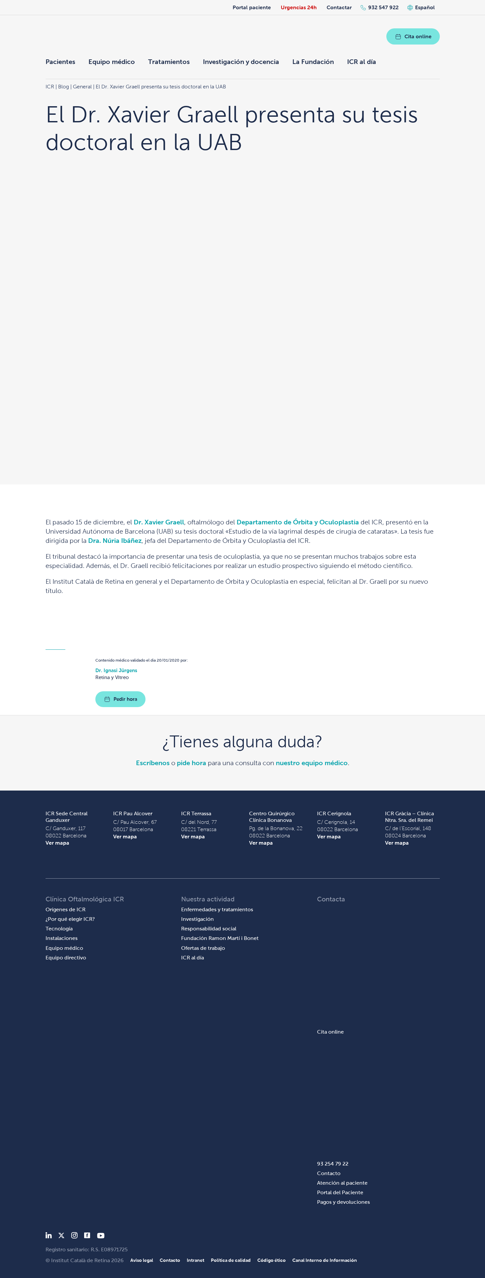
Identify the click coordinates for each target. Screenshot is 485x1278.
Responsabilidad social (208, 928)
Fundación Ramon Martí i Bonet (220, 938)
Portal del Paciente (340, 1192)
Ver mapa (57, 843)
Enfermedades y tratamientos (217, 909)
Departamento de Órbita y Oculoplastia (299, 522)
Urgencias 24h (299, 7)
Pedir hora (125, 699)
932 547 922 (383, 7)
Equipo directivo (66, 957)
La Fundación (313, 61)
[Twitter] (61, 1236)
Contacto (328, 1173)
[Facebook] (87, 1236)
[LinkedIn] (49, 1236)
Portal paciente (252, 7)
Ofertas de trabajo (203, 948)
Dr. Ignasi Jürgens (116, 670)
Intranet (195, 1260)
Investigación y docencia (241, 61)
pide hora (191, 762)
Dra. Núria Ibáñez (115, 540)
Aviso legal (141, 1260)
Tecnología (59, 928)
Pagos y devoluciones (343, 1202)
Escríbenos (153, 762)
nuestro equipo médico (312, 762)
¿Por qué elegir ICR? (70, 919)
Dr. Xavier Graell (159, 522)
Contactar (339, 7)
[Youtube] (101, 1236)
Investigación (197, 919)
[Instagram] (74, 1236)
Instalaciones (62, 938)
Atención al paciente (342, 1183)
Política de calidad (231, 1260)
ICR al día (361, 61)
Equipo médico (111, 61)
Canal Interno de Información (324, 1260)
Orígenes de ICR (65, 909)
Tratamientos (169, 61)
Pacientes (60, 61)
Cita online (418, 36)
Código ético (271, 1260)
